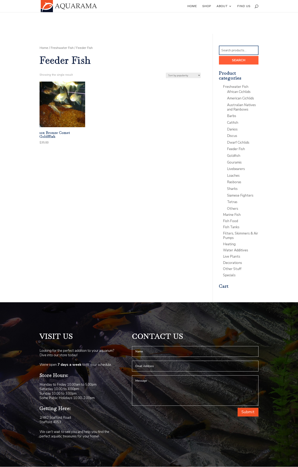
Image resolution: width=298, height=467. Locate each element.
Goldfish (233, 155)
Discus (232, 135)
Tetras (232, 202)
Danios (232, 129)
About (222, 6)
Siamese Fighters (240, 195)
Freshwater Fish (62, 48)
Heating (229, 244)
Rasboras (234, 182)
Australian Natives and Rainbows (241, 107)
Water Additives (235, 250)
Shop (206, 6)
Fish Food (230, 221)
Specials (229, 275)
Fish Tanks (231, 227)
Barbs (231, 116)
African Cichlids (239, 91)
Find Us (243, 6)
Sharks (232, 188)
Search (238, 60)
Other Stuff (232, 269)
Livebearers (236, 169)
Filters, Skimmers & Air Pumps (240, 235)
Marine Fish (232, 214)
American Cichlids (240, 98)
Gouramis (234, 162)
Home (192, 6)
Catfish (232, 122)
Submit (248, 412)
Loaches (233, 175)
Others (232, 208)
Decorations (232, 262)
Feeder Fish (236, 149)
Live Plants (231, 256)
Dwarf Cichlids (238, 142)
